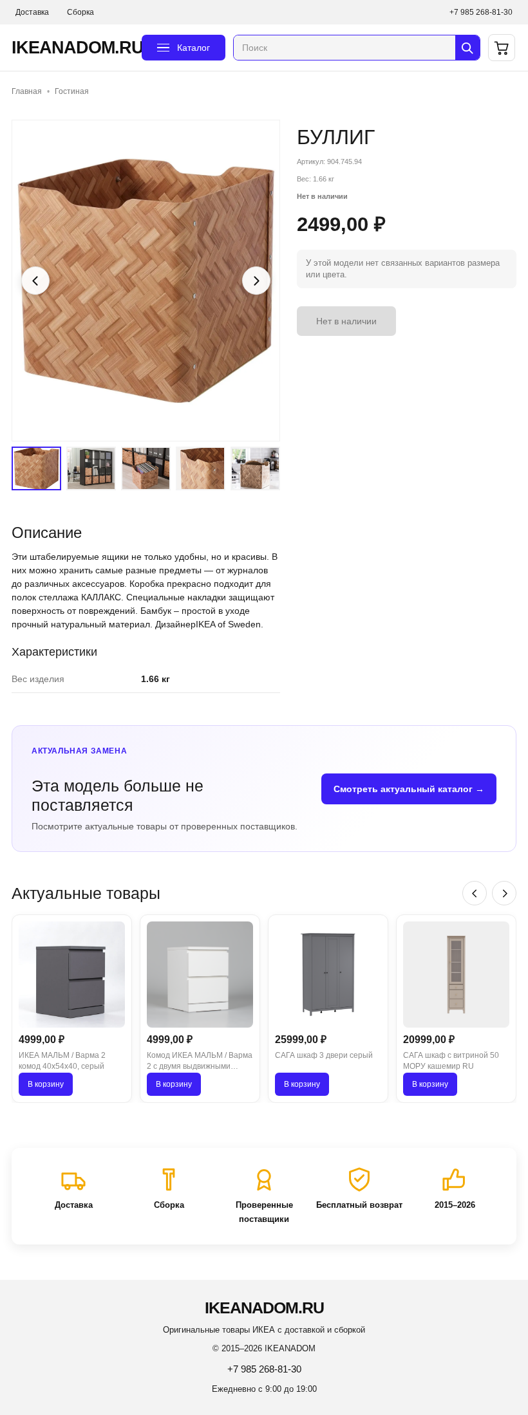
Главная (27, 91)
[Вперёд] (504, 893)
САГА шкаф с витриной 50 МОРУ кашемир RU (451, 1061)
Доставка (32, 12)
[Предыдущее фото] (35, 280)
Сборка (80, 12)
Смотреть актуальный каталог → (409, 789)
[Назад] (474, 893)
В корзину (46, 1084)
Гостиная (72, 91)
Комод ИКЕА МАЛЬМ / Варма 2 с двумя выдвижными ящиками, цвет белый (199, 1062)
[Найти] (467, 47)
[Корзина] (501, 47)
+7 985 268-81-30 (481, 12)
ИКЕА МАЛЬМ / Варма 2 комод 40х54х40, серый (62, 1061)
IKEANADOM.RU (73, 48)
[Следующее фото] (256, 280)
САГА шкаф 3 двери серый (324, 1055)
